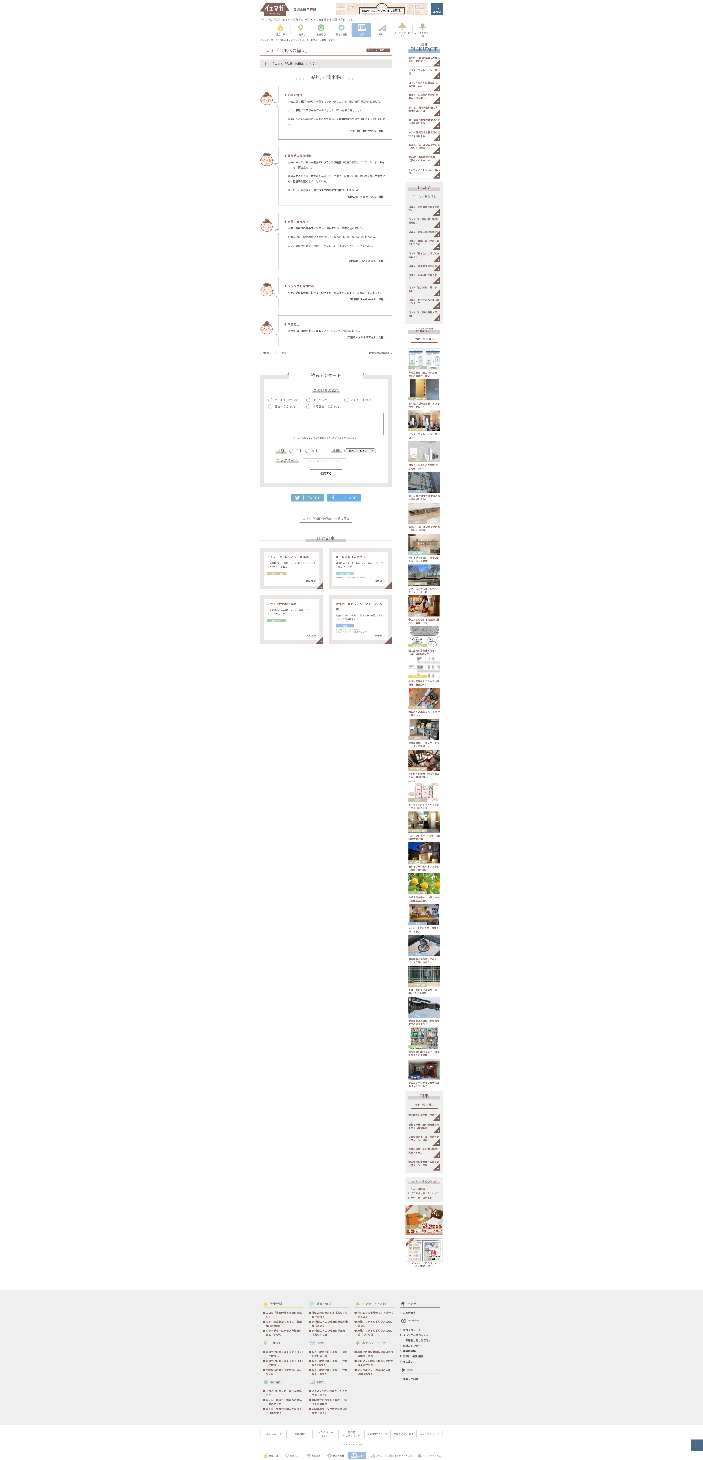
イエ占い (408, 1361)
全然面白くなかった (326, 406)
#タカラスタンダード (345, 632)
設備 (345, 625)
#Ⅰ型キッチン (342, 629)
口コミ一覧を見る (424, 196)
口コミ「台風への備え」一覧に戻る (325, 519)
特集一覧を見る (424, 1105)
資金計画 (417, 676)
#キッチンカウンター (357, 629)
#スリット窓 (360, 577)
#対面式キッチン (361, 632)
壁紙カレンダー (412, 1345)
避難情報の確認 (378, 353)
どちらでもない (361, 399)
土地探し (417, 645)
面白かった (320, 399)
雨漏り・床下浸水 (274, 353)
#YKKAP (339, 577)
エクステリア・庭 (417, 398)
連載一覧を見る (424, 339)
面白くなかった (285, 406)
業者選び (276, 620)
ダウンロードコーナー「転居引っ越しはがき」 (417, 1337)
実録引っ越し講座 (413, 1356)
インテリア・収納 (276, 573)
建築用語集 (409, 1351)
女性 (314, 450)
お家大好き (409, 1312)
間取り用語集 (410, 1379)
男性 (299, 450)
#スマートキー (349, 577)
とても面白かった (286, 399)
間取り (417, 367)
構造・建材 (345, 573)
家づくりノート (412, 1330)
